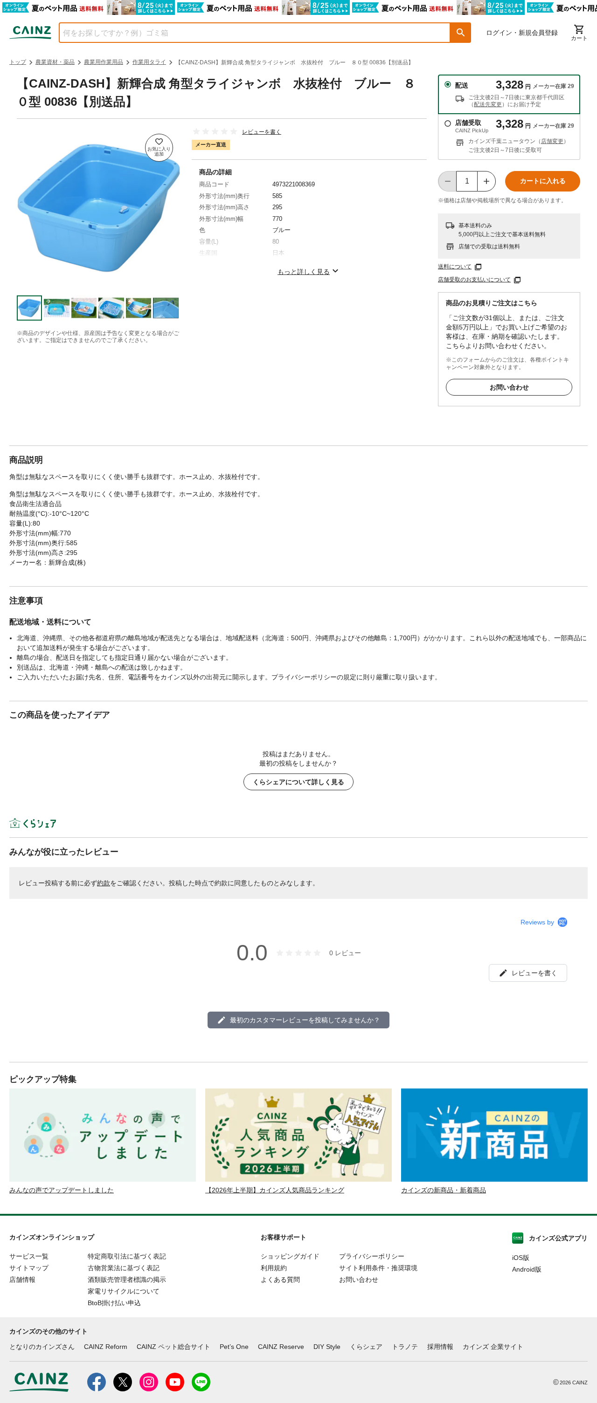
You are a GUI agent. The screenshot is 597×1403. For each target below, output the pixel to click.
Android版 (526, 1269)
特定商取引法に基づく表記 (127, 1256)
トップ (17, 62)
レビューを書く (261, 132)
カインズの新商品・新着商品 (443, 1190)
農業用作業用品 (103, 62)
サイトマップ (29, 1268)
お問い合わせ (509, 387)
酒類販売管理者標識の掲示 (127, 1279)
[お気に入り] (159, 148)
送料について (455, 266)
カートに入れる (543, 181)
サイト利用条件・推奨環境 (378, 1268)
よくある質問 (280, 1279)
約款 (103, 883)
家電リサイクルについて (124, 1291)
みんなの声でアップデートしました (61, 1190)
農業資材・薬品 (55, 62)
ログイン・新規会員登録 (522, 32)
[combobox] (247, 33)
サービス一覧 (29, 1256)
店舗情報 (22, 1279)
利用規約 (274, 1268)
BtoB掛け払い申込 (114, 1303)
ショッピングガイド (290, 1256)
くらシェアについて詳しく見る (298, 782)
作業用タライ (149, 62)
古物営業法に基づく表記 (124, 1268)
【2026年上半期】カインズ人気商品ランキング (274, 1190)
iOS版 (520, 1257)
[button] (461, 32)
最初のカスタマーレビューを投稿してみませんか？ (305, 1020)
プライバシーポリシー (371, 1256)
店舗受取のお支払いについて (474, 279)
